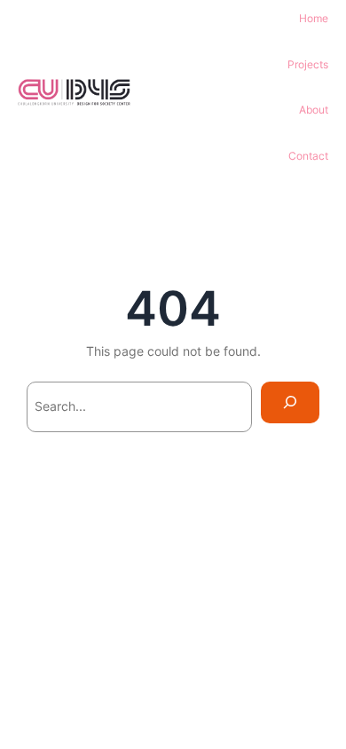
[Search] (290, 402)
